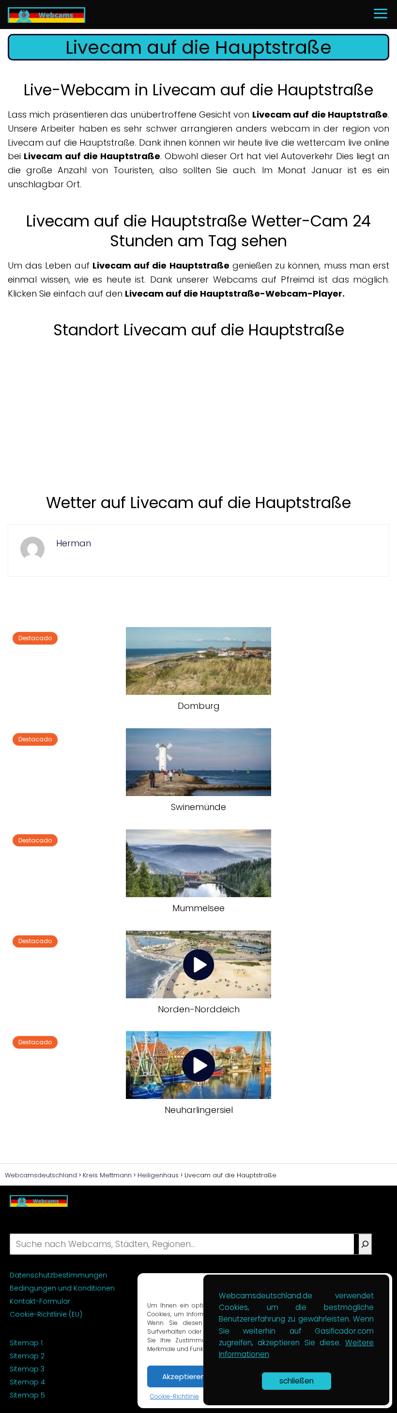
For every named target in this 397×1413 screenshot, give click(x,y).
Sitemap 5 (27, 1395)
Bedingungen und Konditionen (62, 1288)
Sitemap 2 (27, 1356)
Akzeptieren (183, 1376)
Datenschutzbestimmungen (58, 1275)
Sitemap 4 (27, 1382)
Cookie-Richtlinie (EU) (46, 1314)
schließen (296, 1381)
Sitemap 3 (27, 1369)
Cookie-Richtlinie (174, 1396)
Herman (73, 543)
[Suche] (365, 1244)
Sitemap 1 (26, 1343)
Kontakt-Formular (40, 1301)
